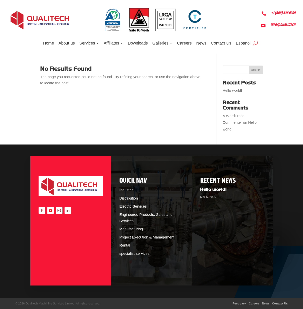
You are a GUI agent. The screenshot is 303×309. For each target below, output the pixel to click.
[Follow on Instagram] (59, 210)
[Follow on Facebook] (42, 210)
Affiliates (111, 43)
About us (67, 43)
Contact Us (221, 43)
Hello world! (232, 90)
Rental (124, 245)
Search (256, 69)
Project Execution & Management (146, 237)
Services (87, 43)
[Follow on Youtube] (50, 210)
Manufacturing (131, 229)
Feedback (240, 303)
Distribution (128, 198)
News (201, 43)
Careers (184, 43)
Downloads (138, 43)
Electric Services (133, 206)
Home (48, 43)
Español (243, 43)
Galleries (160, 43)
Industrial (126, 190)
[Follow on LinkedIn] (68, 210)
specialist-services (134, 253)
